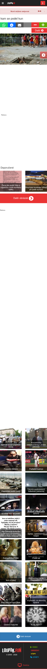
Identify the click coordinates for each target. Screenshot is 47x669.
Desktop (26, 665)
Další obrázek (21, 198)
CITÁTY (36, 657)
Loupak (11, 3)
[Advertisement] (23, 139)
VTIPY (33, 654)
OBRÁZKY (35, 650)
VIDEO (34, 647)
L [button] (42, 3)
